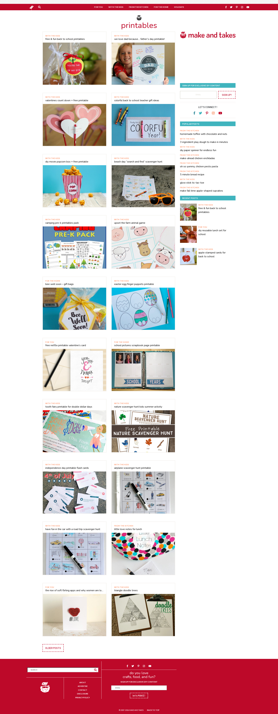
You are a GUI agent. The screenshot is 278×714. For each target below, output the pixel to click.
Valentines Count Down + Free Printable (66, 100)
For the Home (52, 281)
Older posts (53, 647)
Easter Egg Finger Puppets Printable (134, 284)
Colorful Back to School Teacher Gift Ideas (136, 100)
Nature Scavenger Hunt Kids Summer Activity (138, 407)
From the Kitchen (123, 526)
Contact (82, 690)
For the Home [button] (161, 7)
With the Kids (52, 36)
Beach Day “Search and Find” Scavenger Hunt (138, 161)
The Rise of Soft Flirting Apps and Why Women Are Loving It (74, 590)
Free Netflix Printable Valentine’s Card (65, 345)
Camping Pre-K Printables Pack (62, 223)
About (82, 682)
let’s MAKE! (139, 695)
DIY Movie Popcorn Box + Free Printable (66, 161)
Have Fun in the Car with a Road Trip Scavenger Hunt (72, 529)
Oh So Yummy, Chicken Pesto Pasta (199, 166)
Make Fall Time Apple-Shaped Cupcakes (201, 191)
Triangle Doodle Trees (126, 590)
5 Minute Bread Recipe (192, 174)
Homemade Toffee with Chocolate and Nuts (203, 134)
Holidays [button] (179, 7)
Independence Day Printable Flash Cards (67, 468)
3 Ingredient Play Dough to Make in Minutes (204, 142)
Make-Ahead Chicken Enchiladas (197, 158)
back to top (153, 710)
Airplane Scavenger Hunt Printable (132, 468)
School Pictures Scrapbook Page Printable (137, 345)
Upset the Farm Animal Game (129, 223)
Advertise (83, 686)
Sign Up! (227, 94)
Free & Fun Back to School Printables (65, 39)
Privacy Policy (82, 697)
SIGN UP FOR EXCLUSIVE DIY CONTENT (139, 682)
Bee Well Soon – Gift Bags (59, 284)
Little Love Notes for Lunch (128, 529)
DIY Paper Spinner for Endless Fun (198, 150)
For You (49, 342)
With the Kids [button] (115, 7)
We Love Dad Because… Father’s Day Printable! (139, 39)
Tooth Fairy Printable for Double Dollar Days (68, 407)
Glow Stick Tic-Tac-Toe (192, 182)
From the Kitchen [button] (138, 7)
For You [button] (98, 7)
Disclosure (82, 694)
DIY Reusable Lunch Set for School (212, 232)
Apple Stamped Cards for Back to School (212, 254)
